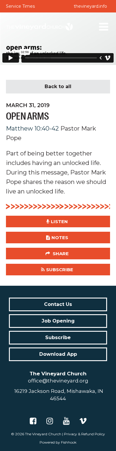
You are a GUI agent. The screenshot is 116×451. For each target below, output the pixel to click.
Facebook (33, 421)
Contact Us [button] (58, 304)
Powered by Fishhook (58, 442)
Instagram (50, 421)
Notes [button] (59, 237)
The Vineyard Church (43, 434)
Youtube (66, 421)
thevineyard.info (90, 6)
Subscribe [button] (59, 269)
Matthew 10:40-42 (32, 128)
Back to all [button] (58, 86)
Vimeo (83, 421)
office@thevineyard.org (58, 381)
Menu (103, 26)
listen (59, 221)
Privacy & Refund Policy (84, 434)
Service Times (20, 6)
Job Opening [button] (58, 321)
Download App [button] (58, 354)
